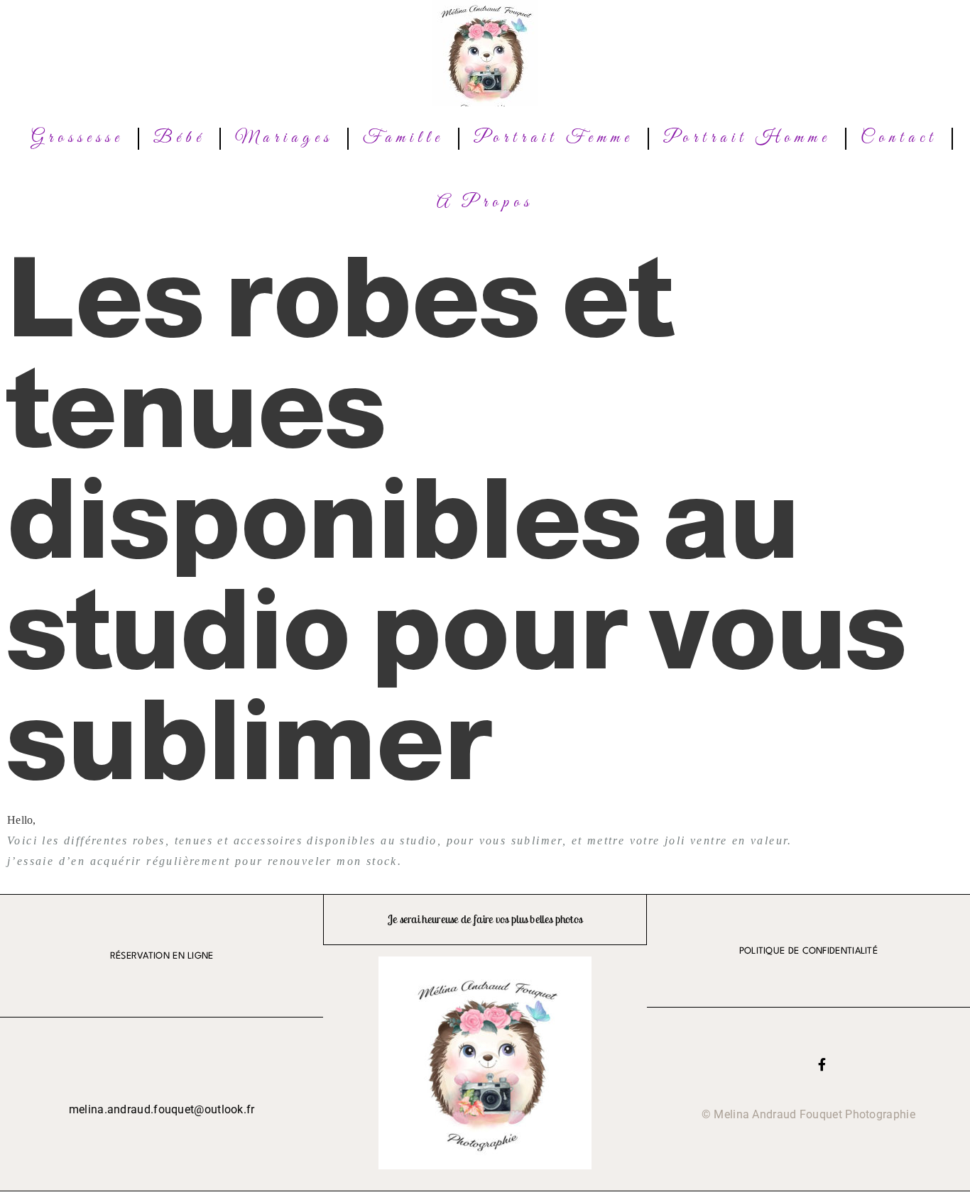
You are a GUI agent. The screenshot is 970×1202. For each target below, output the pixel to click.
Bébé (179, 138)
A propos (485, 203)
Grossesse (77, 138)
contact (899, 138)
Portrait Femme (553, 138)
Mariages (284, 138)
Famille (403, 138)
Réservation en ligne (162, 956)
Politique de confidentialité (808, 951)
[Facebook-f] (821, 1064)
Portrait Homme (747, 138)
